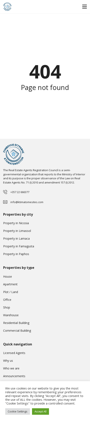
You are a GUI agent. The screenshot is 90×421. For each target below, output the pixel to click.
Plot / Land (10, 292)
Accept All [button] (40, 411)
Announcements (14, 376)
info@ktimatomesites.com (26, 202)
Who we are (11, 368)
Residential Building (16, 323)
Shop (6, 307)
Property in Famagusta (18, 246)
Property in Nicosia (16, 223)
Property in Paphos (16, 254)
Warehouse (11, 315)
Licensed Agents (14, 353)
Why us (8, 361)
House (7, 276)
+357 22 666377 (19, 192)
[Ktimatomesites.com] (6, 7)
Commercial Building (17, 331)
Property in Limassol (17, 231)
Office (7, 300)
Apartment (10, 284)
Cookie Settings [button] (17, 411)
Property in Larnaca (16, 238)
